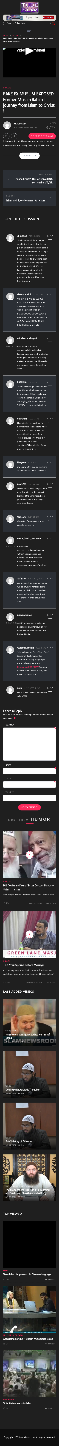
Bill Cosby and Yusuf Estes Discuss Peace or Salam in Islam (28, 887)
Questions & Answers (13, 1335)
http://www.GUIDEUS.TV (28, 667)
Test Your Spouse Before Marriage (23, 965)
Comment (31, 725)
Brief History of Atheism (19, 1141)
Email (31, 779)
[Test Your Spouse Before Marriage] (30, 934)
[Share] (14, 136)
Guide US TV (11, 1031)
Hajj (8, 1186)
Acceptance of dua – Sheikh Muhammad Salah (28, 1338)
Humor (15, 35)
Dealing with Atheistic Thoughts (22, 1089)
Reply (50, 236)
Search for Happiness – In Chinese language (27, 1274)
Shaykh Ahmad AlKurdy (23, 1186)
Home (5, 35)
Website (10, 792)
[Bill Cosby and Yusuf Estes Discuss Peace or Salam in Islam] (30, 855)
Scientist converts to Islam (17, 1403)
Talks (8, 1086)
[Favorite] (6, 136)
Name (31, 765)
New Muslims (9, 1399)
